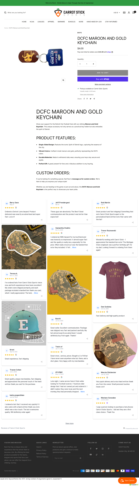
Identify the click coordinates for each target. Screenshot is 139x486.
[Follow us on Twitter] (97, 449)
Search (38, 447)
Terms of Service (42, 457)
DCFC (79, 33)
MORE (81, 22)
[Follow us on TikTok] (97, 455)
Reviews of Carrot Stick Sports (13, 428)
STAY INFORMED (111, 22)
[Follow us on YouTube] (91, 455)
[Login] (129, 13)
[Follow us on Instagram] (103, 449)
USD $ (116, 12)
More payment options (103, 84)
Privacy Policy (41, 450)
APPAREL (51, 22)
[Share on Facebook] (84, 99)
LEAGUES (41, 22)
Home (6, 28)
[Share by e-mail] (94, 99)
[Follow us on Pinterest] (109, 449)
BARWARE (61, 22)
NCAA (32, 22)
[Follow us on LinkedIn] (103, 455)
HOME (24, 22)
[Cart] (133, 13)
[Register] (80, 458)
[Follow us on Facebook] (91, 449)
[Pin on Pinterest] (87, 99)
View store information (87, 94)
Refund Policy (41, 453)
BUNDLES (71, 22)
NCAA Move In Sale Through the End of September (75, 3)
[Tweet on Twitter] (90, 99)
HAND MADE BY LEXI (94, 22)
